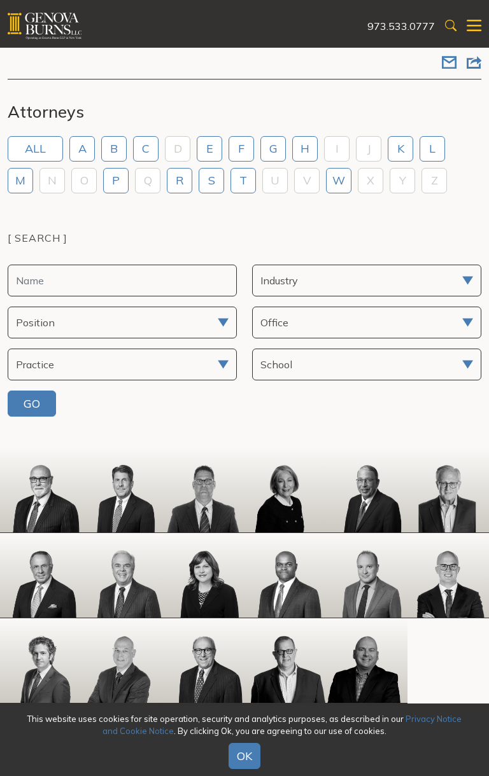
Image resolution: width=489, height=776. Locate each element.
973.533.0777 (401, 26)
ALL (35, 148)
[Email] (449, 63)
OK (244, 756)
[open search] (451, 26)
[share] (474, 63)
